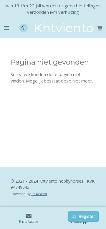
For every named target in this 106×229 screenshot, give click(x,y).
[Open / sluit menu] (6, 28)
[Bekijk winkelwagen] (99, 28)
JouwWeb (39, 193)
